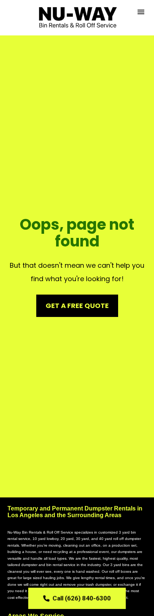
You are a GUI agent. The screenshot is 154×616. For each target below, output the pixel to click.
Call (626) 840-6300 (82, 598)
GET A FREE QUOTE (77, 305)
